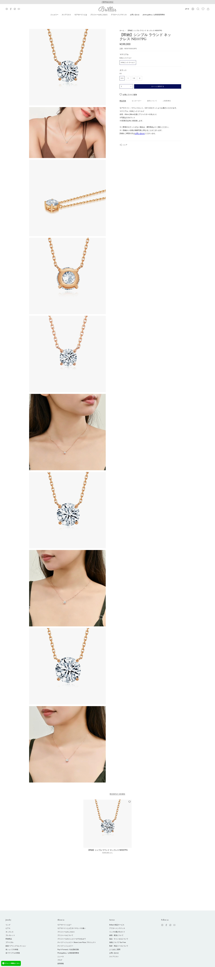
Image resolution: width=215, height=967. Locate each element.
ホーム (122, 30)
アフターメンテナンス (117, 928)
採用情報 (60, 963)
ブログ (59, 960)
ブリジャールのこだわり (66, 932)
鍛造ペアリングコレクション (16, 946)
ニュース (60, 956)
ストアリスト (114, 956)
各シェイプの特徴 (12, 949)
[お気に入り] (203, 9)
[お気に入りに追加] (129, 801)
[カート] (208, 9)
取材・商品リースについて (118, 946)
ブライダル (9, 942)
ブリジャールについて (65, 935)
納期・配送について (116, 935)
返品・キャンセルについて (118, 939)
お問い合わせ (140, 133)
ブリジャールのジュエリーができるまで (71, 939)
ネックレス (9, 932)
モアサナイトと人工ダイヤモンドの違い (71, 928)
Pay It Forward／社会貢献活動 (68, 949)
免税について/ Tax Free (117, 942)
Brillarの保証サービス (116, 925)
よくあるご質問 (114, 949)
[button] (198, 9)
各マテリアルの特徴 (13, 953)
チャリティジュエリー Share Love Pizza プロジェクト (76, 942)
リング (8, 925)
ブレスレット (10, 935)
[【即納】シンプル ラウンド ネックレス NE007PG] (107, 824)
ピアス (8, 928)
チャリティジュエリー (65, 946)
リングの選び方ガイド (117, 932)
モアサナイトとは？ (64, 925)
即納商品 (9, 939)
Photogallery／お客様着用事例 (68, 953)
